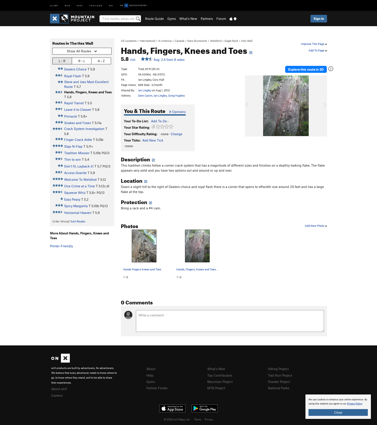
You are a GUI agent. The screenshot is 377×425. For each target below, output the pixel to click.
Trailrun (95, 5)
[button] (249, 106)
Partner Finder (157, 388)
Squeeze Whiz (75, 193)
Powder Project (279, 382)
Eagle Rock (231, 41)
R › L (81, 61)
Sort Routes (78, 221)
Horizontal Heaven (77, 213)
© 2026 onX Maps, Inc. (177, 419)
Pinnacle (70, 116)
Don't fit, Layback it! (79, 166)
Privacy (209, 419)
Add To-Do (159, 121)
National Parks (278, 388)
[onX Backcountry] (133, 5)
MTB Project (216, 388)
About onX (59, 389)
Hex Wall (246, 41)
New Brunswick (197, 41)
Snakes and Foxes (77, 123)
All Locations (129, 41)
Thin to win (72, 159)
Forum (221, 18)
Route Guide (154, 18)
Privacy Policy (354, 403)
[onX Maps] (60, 361)
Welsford (215, 41)
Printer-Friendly (61, 246)
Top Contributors (219, 375)
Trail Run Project (280, 375)
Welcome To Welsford (80, 179)
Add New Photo (315, 225)
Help (149, 375)
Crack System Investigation (84, 129)
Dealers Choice (75, 69)
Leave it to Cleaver (77, 109)
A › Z (101, 61)
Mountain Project (220, 382)
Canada (179, 41)
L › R (62, 61)
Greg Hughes (176, 95)
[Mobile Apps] (233, 18)
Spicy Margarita (76, 206)
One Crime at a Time (79, 186)
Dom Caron (145, 95)
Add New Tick (152, 140)
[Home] (74, 18)
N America (165, 41)
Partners (207, 18)
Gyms (171, 18)
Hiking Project (278, 369)
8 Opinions (177, 112)
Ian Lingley (144, 90)
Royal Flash (72, 76)
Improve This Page (313, 44)
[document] (338, 407)
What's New (188, 18)
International (147, 41)
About (150, 369)
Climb (54, 5)
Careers (57, 395)
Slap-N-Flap (73, 146)
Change (176, 134)
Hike (80, 5)
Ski (111, 5)
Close (338, 412)
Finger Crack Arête (78, 140)
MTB (67, 5)
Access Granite (75, 173)
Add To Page (316, 50)
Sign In (319, 18)
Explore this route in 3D (306, 69)
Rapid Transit (74, 103)
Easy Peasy (72, 199)
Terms (197, 419)
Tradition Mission (76, 153)
